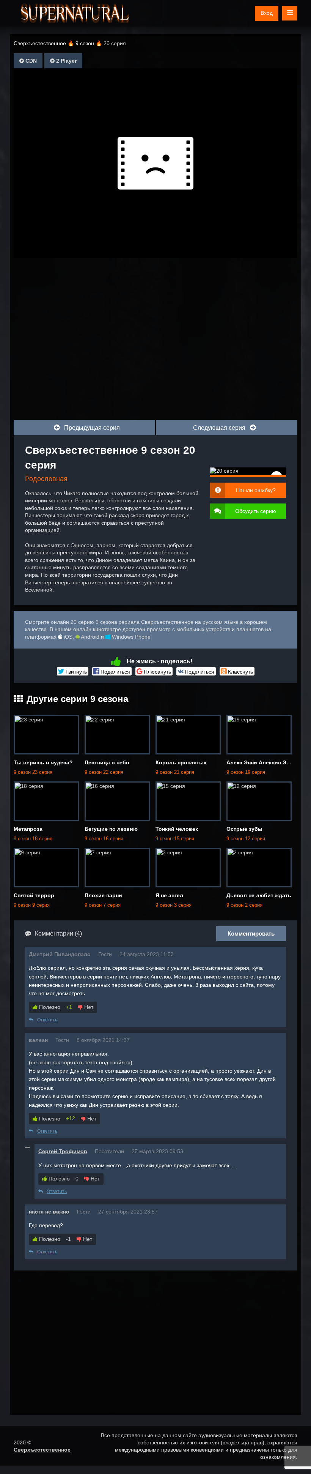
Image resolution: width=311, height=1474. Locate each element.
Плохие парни (103, 895)
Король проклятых (181, 762)
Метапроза (28, 829)
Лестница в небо (107, 762)
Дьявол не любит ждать (258, 895)
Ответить (47, 1020)
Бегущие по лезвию (111, 829)
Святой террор (34, 895)
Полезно (49, 1007)
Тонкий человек (177, 829)
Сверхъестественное (42, 1450)
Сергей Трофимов (62, 1151)
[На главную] (75, 13)
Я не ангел (169, 895)
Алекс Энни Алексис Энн (259, 762)
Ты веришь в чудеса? (43, 762)
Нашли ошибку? (256, 490)
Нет (88, 1007)
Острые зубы (244, 829)
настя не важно (49, 1212)
